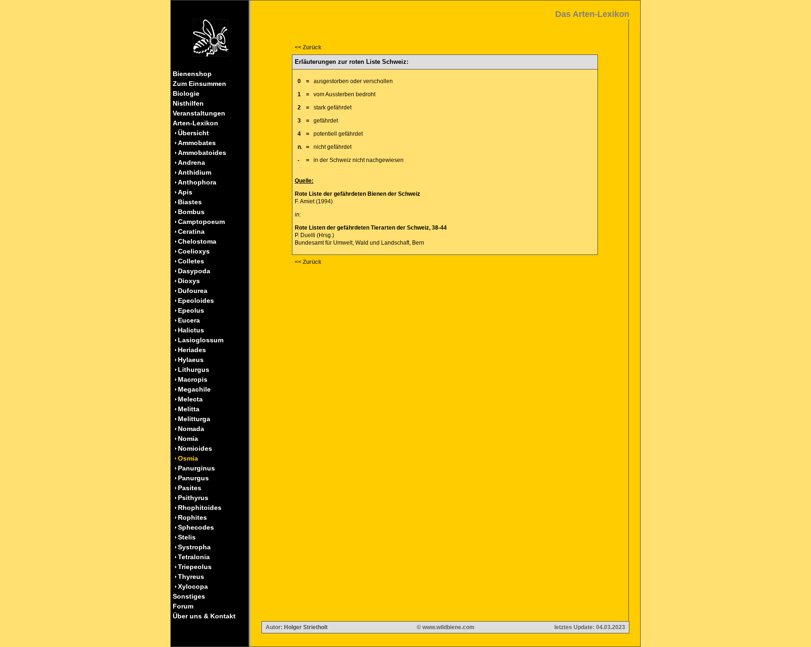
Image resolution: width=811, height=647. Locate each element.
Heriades (192, 350)
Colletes (191, 261)
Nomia (188, 438)
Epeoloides (196, 300)
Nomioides (195, 448)
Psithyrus (193, 497)
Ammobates (197, 142)
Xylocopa (193, 586)
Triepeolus (195, 566)
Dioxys (189, 281)
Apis (185, 192)
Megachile (194, 389)
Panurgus (193, 478)
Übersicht (193, 133)
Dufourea (192, 290)
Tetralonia (194, 557)
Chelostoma (197, 241)
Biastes (190, 202)
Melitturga (194, 419)
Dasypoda (194, 271)
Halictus (191, 330)
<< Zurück (308, 47)
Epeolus (191, 310)
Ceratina (191, 231)
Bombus (191, 212)
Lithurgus (193, 369)
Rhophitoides (200, 507)
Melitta (188, 409)
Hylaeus (191, 359)
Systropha (194, 547)
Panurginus (196, 468)
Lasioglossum (200, 340)
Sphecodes (196, 527)
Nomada (191, 428)
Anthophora (197, 182)
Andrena (191, 162)
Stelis (187, 537)
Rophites (192, 517)
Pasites (189, 488)
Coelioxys (194, 251)
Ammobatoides (202, 152)
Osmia (188, 458)
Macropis (192, 379)
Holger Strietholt (306, 627)
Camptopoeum (201, 221)
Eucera (189, 320)
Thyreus (191, 576)
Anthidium (194, 172)
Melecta (190, 399)
